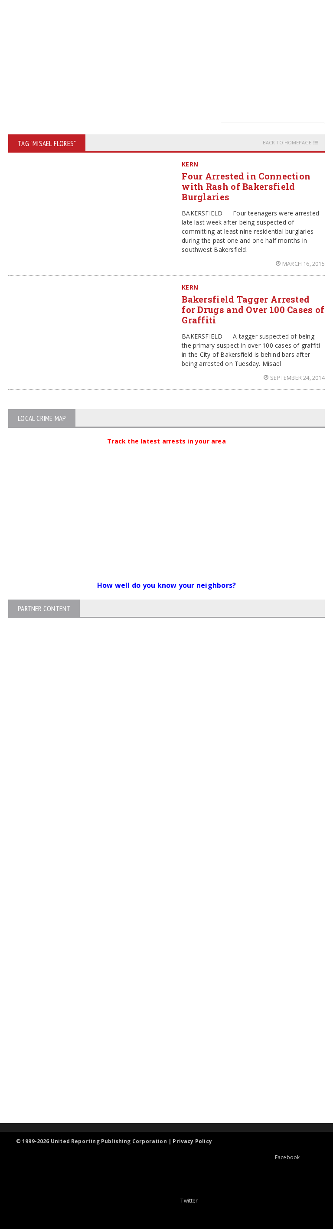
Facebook (287, 1157)
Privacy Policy (192, 1141)
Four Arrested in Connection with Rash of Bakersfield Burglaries (246, 186)
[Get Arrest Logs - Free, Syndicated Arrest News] (158, 996)
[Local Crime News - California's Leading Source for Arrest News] (159, 959)
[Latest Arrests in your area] (166, 452)
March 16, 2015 (303, 263)
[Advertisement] (168, 60)
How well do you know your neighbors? (166, 585)
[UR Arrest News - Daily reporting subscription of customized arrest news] (159, 1052)
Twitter (189, 1200)
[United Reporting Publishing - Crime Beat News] (159, 922)
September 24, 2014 (297, 377)
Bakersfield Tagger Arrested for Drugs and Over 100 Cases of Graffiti (253, 309)
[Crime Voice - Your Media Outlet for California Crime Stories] (159, 1089)
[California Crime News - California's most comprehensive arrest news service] (159, 1024)
